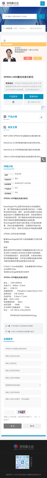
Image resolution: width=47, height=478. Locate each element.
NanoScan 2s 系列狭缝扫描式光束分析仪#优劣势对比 (23, 143)
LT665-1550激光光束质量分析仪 (22, 331)
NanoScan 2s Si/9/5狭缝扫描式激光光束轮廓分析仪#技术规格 (23, 150)
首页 (15, 28)
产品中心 (22, 28)
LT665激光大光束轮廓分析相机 (22, 326)
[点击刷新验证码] (21, 412)
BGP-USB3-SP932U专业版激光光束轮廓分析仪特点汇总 (23, 136)
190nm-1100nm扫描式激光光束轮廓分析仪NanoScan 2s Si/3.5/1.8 (23, 157)
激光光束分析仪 (35, 28)
